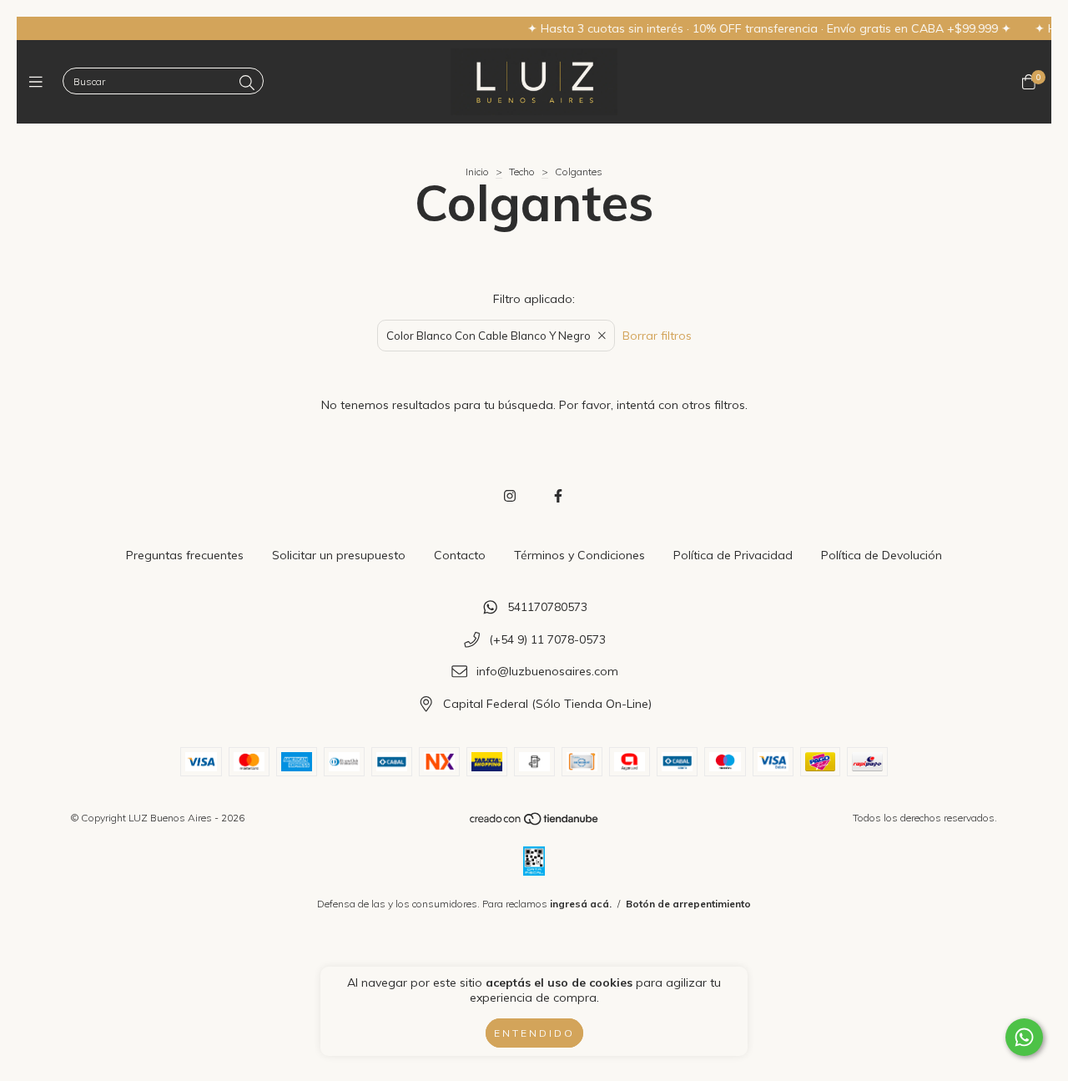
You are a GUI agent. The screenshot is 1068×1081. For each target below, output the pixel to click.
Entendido (534, 1033)
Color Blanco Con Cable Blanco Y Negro (488, 335)
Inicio (477, 171)
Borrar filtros (657, 335)
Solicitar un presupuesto (339, 555)
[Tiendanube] (535, 822)
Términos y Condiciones (579, 555)
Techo (522, 171)
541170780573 (547, 606)
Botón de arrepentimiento (688, 903)
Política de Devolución (881, 555)
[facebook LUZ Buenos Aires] (558, 496)
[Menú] (40, 82)
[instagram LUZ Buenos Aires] (509, 496)
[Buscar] (246, 83)
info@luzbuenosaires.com (547, 671)
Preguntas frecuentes (185, 555)
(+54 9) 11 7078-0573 (547, 639)
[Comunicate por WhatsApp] (1024, 1037)
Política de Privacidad (733, 555)
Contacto (460, 555)
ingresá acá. (581, 903)
